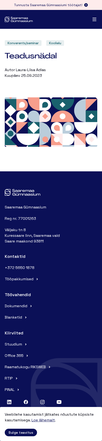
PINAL (9, 389)
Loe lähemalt (43, 420)
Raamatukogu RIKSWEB (25, 366)
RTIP (9, 378)
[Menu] (94, 19)
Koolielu (55, 43)
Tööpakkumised (19, 279)
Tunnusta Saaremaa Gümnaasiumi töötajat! (48, 5)
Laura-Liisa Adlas (31, 69)
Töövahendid (18, 294)
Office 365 (14, 355)
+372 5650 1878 (19, 267)
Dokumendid (16, 305)
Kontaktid (15, 256)
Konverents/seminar (23, 43)
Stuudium (13, 344)
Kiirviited (14, 333)
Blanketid (13, 317)
